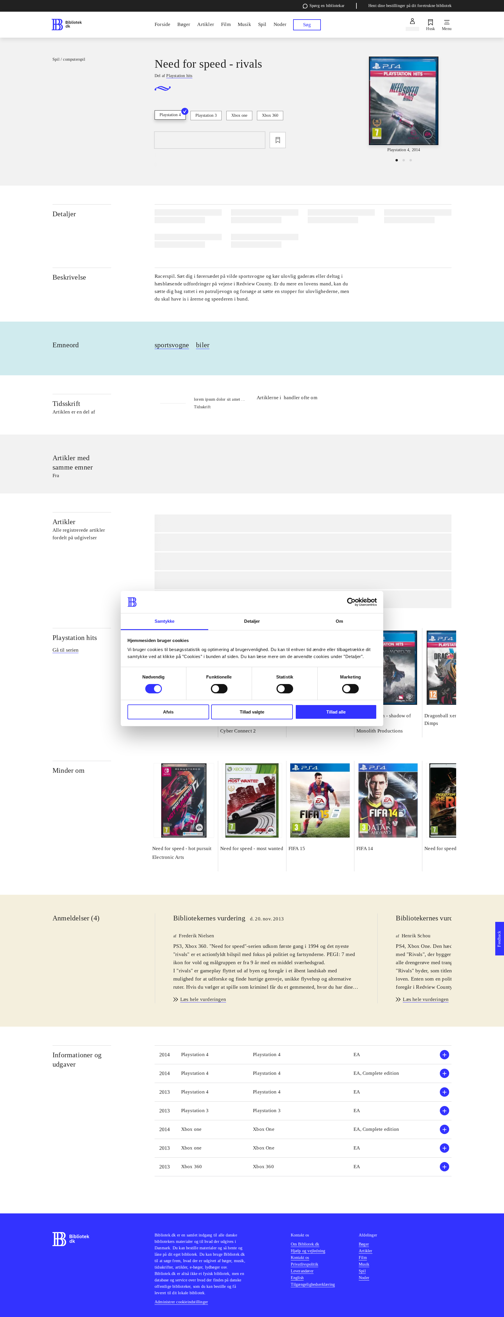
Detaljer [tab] (252, 621)
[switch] (219, 688)
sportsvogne (172, 345)
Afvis (168, 711)
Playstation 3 (206, 115)
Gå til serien (65, 650)
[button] (303, 1054)
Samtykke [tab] (165, 621)
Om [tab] (339, 621)
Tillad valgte (252, 711)
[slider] (403, 104)
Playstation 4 (170, 115)
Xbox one (239, 115)
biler (202, 345)
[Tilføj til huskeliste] (278, 140)
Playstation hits (74, 637)
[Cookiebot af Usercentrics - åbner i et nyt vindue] (351, 602)
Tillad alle (336, 711)
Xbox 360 (270, 115)
